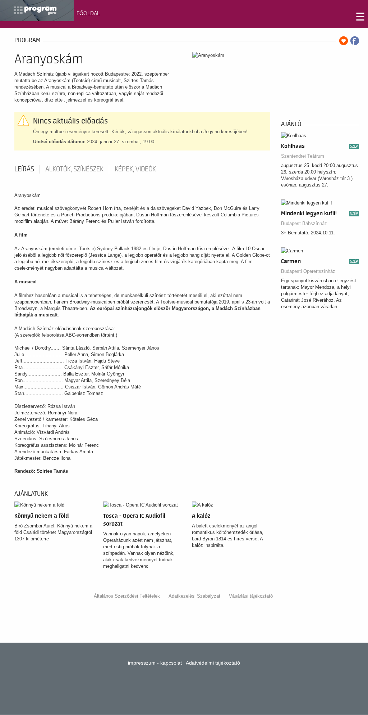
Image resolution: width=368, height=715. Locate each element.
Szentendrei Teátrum (302, 156)
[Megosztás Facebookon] (354, 40)
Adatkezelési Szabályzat (194, 596)
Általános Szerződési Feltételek (127, 596)
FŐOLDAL (88, 13)
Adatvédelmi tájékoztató (213, 663)
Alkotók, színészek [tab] (74, 169)
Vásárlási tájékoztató (251, 596)
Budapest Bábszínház (304, 223)
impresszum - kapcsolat (155, 663)
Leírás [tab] (24, 169)
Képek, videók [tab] (135, 169)
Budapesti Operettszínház (308, 271)
